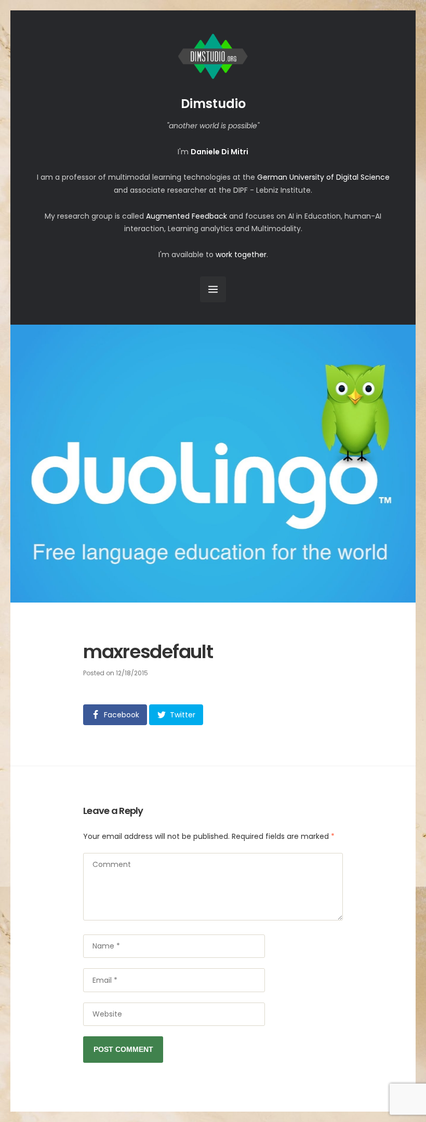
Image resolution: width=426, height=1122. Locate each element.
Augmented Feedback (186, 216)
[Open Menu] (213, 289)
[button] (115, 714)
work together (241, 254)
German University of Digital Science (323, 177)
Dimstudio (213, 103)
